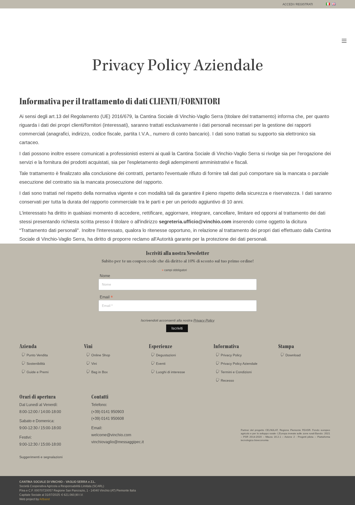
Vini (94, 363)
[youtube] (322, 484)
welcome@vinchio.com (111, 435)
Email (106, 297)
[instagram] (313, 484)
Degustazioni (166, 355)
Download (293, 355)
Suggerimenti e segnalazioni (41, 457)
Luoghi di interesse (170, 372)
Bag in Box (99, 372)
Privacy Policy (203, 320)
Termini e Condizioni (236, 372)
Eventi (160, 363)
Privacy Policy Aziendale (239, 363)
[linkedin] (331, 484)
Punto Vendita (37, 355)
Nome (105, 276)
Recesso (227, 380)
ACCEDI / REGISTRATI (298, 4)
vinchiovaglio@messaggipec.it (117, 442)
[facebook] (304, 484)
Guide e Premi (38, 372)
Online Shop (100, 355)
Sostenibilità (36, 363)
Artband (44, 499)
